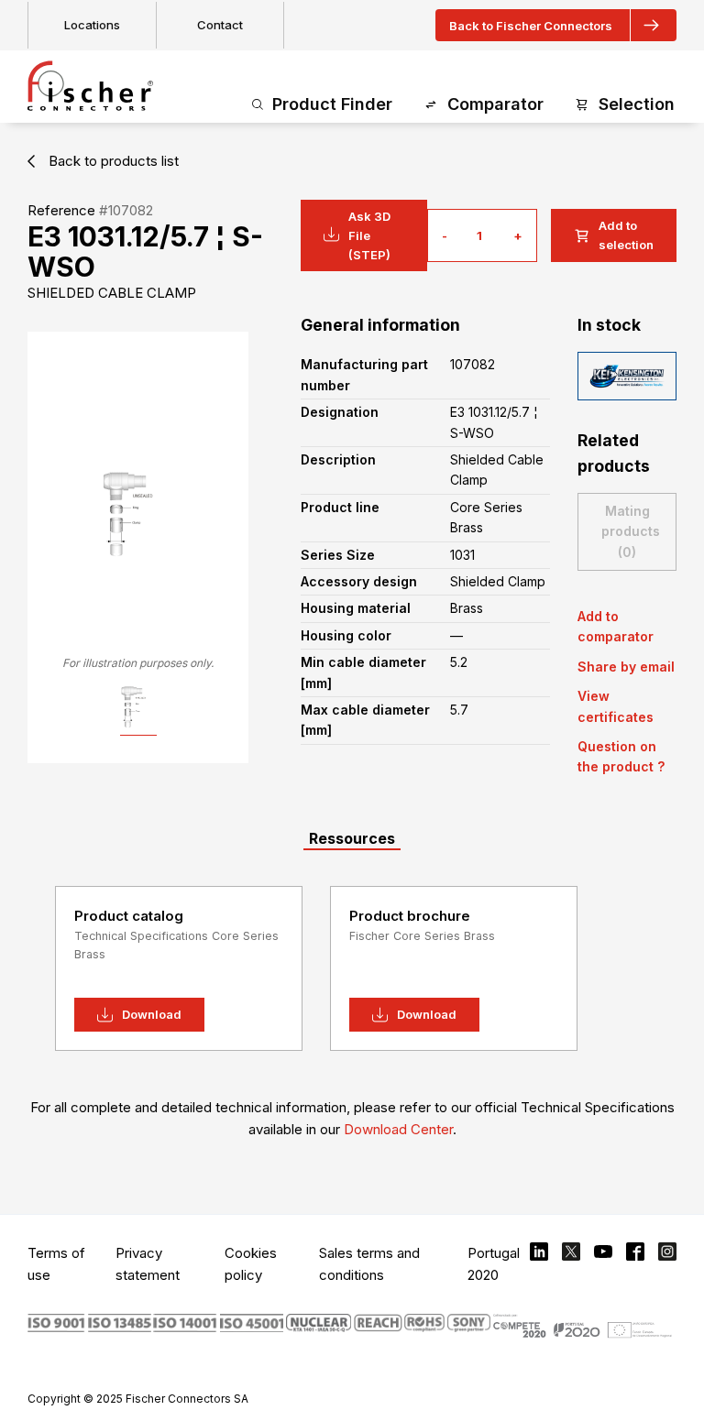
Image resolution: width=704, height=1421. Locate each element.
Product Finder (332, 104)
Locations (92, 24)
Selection (637, 104)
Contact (220, 24)
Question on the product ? (621, 756)
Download (152, 1014)
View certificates (616, 706)
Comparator (495, 104)
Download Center (398, 1129)
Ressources (352, 838)
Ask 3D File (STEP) (369, 235)
